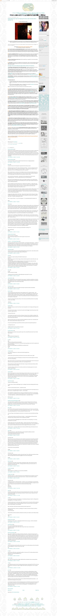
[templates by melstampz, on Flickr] (20, 600)
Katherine (9, 291)
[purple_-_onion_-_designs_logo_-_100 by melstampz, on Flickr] (44, 181)
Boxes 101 (23, 603)
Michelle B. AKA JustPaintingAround (13, 400)
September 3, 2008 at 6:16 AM (13, 337)
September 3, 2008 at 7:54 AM (13, 378)
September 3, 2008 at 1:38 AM (13, 201)
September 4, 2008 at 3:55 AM (13, 517)
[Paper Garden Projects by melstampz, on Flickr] (44, 123)
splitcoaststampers (14, 97)
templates (43, 103)
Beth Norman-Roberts (11, 532)
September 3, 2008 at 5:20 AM (13, 267)
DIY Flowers (29, 12)
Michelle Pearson (10, 519)
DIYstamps (45, 106)
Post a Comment (10, 588)
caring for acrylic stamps (32, 103)
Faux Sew (36, 604)
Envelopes (18, 12)
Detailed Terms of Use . (43, 47)
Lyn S (8, 570)
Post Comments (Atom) (15, 592)
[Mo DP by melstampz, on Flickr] (44, 136)
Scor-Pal (11, 73)
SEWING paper (41, 604)
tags (31, 604)
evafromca (9, 371)
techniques (46, 95)
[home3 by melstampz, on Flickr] (14, 600)
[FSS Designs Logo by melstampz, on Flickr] (44, 189)
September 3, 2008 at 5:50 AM (13, 303)
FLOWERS (32, 602)
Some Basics (15, 141)
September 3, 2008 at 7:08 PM (13, 465)
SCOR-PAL (43, 104)
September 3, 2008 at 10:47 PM (14, 488)
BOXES (20, 603)
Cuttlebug (43, 100)
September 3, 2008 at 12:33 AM (14, 157)
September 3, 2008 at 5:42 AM (13, 275)
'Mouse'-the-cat (42, 105)
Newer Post (9, 590)
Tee (8, 497)
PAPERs (41, 110)
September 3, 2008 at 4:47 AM (13, 253)
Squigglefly (43, 108)
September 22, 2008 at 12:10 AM (14, 567)
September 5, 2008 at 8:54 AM (13, 555)
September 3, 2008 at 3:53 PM (13, 435)
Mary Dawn (9, 461)
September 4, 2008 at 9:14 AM (13, 530)
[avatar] (44, 31)
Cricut (46, 109)
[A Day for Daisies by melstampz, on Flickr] (44, 174)
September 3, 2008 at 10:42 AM (14, 428)
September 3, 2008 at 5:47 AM (13, 288)
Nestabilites (32, 84)
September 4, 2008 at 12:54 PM (14, 541)
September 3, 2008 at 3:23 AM (13, 231)
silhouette (45, 107)
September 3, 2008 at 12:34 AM (14, 162)
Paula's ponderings (11, 149)
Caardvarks (40, 101)
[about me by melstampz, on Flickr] (37, 600)
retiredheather (10, 278)
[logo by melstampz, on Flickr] (44, 194)
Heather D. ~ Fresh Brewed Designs (13, 241)
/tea (28, 604)
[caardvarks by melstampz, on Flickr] (44, 154)
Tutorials (41, 95)
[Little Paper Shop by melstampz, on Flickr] (44, 150)
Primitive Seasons (10, 330)
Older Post (37, 590)
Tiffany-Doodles (44, 109)
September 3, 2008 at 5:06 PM (13, 450)
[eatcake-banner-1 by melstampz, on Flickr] (44, 193)
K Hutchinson (10, 286)
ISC (47, 106)
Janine (9, 430)
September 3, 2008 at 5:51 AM (13, 328)
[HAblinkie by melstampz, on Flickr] (44, 221)
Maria (9, 164)
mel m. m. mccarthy (42, 76)
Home (23, 590)
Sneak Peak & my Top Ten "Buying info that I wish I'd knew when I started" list (22, 19)
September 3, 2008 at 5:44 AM (13, 283)
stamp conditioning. (22, 103)
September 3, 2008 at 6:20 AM (13, 348)
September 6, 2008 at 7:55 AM (13, 560)
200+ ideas (23, 12)
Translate (45, 40)
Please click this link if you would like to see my (44, 229)
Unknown (9, 305)
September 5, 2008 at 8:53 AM (13, 548)
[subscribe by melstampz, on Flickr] (25, 600)
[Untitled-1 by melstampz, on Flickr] (44, 196)
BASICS (11, 144)
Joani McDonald (10, 524)
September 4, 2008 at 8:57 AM (13, 522)
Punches (47, 100)
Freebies (47, 99)
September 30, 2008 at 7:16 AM (14, 586)
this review (31, 91)
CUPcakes (20, 604)
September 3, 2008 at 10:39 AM (14, 405)
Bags (34, 603)
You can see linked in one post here (28, 13)
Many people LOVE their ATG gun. (17, 125)
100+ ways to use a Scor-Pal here (33, 74)
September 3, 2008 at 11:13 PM (14, 495)
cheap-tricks (15, 144)
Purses (38, 12)
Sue (8, 543)
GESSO (46, 104)
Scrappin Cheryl (10, 474)
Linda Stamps (10, 249)
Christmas (44, 99)
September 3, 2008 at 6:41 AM (13, 369)
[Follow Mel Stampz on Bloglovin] (42, 66)
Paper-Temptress (45, 101)
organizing (42, 107)
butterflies (14, 604)
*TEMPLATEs (44, 97)
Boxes (35, 12)
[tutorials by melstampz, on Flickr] (32, 600)
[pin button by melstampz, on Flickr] (42, 600)
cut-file (41, 109)
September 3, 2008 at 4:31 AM (13, 247)
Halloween (44, 102)
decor (46, 108)
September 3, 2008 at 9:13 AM (13, 398)
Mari (8, 490)
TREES (23, 604)
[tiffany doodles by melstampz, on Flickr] (44, 184)
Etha (8, 255)
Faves (40, 96)
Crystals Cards (10, 468)
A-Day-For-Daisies (42, 106)
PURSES (31, 603)
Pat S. (9, 269)
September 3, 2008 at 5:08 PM (13, 458)
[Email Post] (21, 143)
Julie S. (9, 407)
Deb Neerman (10, 380)
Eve (8, 339)
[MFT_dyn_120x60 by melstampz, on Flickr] (44, 130)
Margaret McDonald (11, 234)
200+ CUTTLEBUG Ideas (26, 602)
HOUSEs (41, 603)
